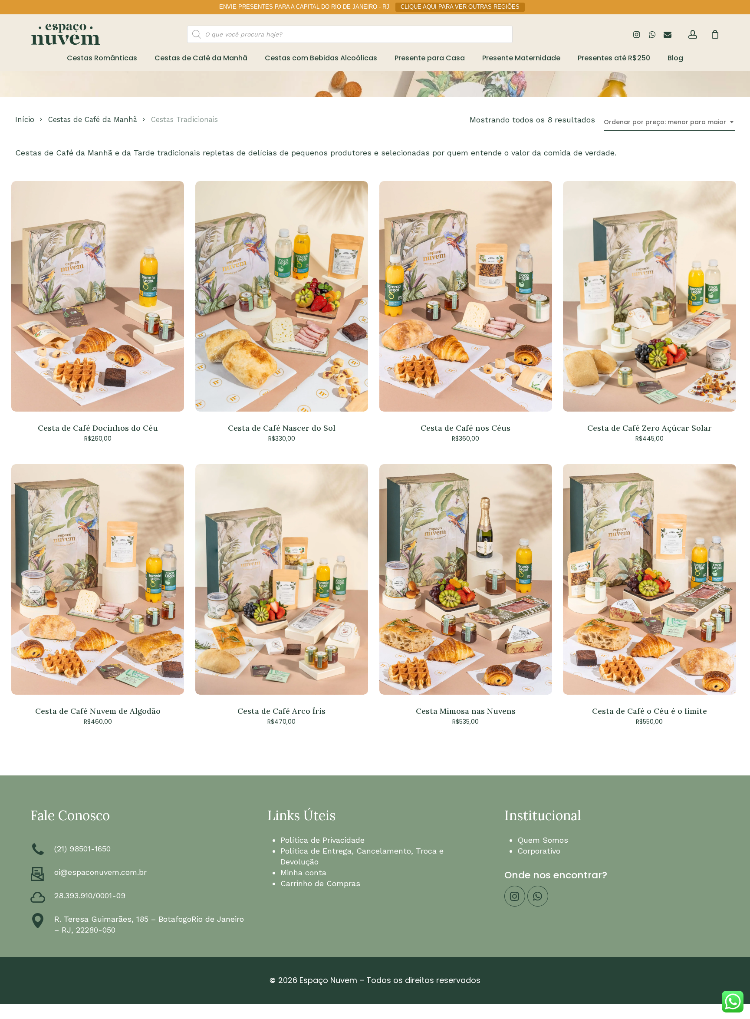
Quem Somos (542, 839)
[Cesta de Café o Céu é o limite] (649, 579)
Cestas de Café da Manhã (92, 119)
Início (24, 119)
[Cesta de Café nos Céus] (465, 296)
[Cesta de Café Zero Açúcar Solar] (649, 296)
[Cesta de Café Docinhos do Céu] (97, 296)
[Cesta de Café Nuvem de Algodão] (97, 579)
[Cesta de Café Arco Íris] (281, 579)
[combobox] (669, 122)
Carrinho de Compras (320, 883)
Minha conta (303, 872)
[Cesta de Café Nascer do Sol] (281, 296)
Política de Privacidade (322, 839)
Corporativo (538, 850)
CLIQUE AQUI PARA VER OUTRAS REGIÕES (460, 6)
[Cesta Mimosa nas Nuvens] (465, 579)
